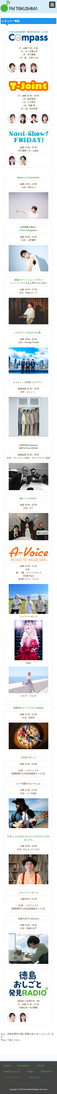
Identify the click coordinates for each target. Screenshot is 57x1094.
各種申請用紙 (46, 1071)
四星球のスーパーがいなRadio (28, 708)
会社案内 (7, 1066)
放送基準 (40, 1066)
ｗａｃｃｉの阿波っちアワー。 (28, 382)
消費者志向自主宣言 (11, 1071)
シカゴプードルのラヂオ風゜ (28, 332)
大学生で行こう (28, 757)
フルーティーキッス (28, 892)
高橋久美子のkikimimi (28, 918)
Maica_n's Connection (28, 177)
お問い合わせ (34, 1077)
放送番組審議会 (23, 1066)
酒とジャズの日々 (28, 498)
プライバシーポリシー (12, 1077)
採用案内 (30, 1071)
